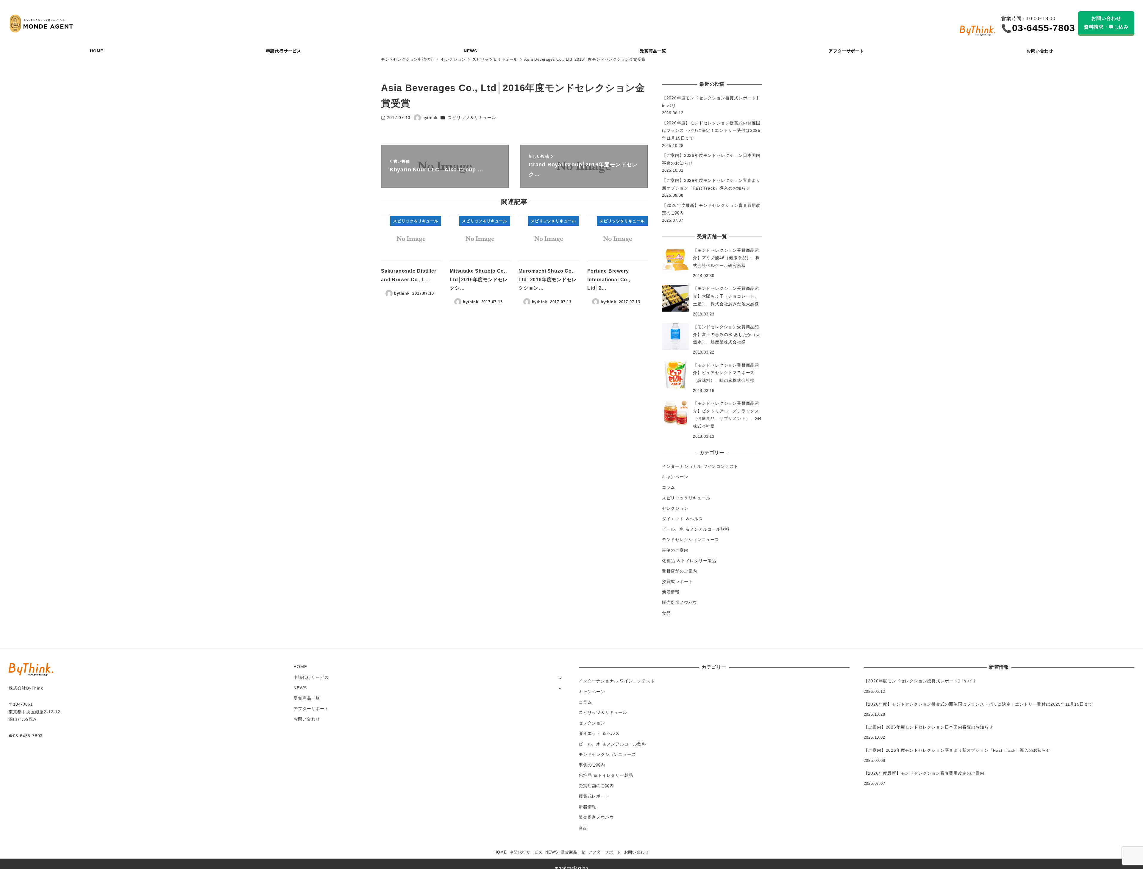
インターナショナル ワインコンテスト (700, 466)
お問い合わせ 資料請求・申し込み (1106, 22)
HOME (300, 666)
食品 (666, 613)
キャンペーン (675, 476)
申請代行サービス (311, 677)
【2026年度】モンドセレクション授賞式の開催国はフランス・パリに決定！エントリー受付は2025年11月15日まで (711, 130)
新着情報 (671, 592)
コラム (668, 487)
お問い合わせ (306, 719)
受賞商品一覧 (306, 698)
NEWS (300, 687)
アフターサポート (311, 708)
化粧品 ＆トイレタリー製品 (689, 560)
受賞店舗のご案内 (679, 571)
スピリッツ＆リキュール (472, 117)
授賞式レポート (677, 581)
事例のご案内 (675, 550)
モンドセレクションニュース (690, 539)
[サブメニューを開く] (560, 677)
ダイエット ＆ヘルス (682, 518)
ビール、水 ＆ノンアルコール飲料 (696, 529)
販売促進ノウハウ (679, 602)
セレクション (675, 508)
